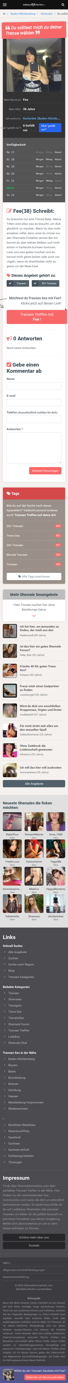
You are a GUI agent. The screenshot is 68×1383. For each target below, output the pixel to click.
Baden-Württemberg (23, 13)
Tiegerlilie (55, 861)
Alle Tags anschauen (35, 576)
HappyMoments (55, 888)
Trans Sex (33, 535)
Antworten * (15, 429)
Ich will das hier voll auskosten (40, 767)
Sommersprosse (12, 888)
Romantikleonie (34, 834)
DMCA (6, 1263)
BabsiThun (12, 834)
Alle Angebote (34, 783)
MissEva (34, 888)
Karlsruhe (47, 13)
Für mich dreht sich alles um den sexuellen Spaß (39, 727)
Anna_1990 (56, 834)
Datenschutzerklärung (16, 1276)
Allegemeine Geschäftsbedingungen (24, 1269)
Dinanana (34, 916)
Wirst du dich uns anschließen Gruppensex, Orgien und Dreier (41, 707)
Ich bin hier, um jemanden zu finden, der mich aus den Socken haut (39, 630)
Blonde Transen (33, 554)
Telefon (32, 412)
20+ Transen (33, 526)
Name (11, 379)
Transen (21, 283)
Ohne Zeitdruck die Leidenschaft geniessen (36, 747)
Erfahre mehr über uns (34, 1237)
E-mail (11, 396)
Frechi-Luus (12, 861)
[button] (34, 65)
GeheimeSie (12, 916)
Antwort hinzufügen (45, 470)
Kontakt (34, 1245)
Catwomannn (34, 861)
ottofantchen (55, 916)
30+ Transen (48, 283)
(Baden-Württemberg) (52, 118)
